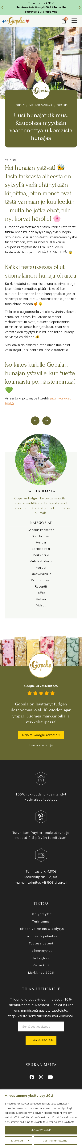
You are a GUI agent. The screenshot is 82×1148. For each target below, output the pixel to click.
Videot (41, 605)
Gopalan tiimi (41, 536)
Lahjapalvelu (41, 549)
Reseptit (41, 586)
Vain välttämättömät (55, 1140)
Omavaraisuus (41, 574)
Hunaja (41, 542)
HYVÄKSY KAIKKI (41, 1130)
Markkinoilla (41, 555)
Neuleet (41, 567)
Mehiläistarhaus (41, 561)
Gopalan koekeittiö (41, 530)
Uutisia (41, 599)
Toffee (41, 593)
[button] (74, 21)
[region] (41, 1118)
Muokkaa (17, 1140)
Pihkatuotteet (41, 580)
